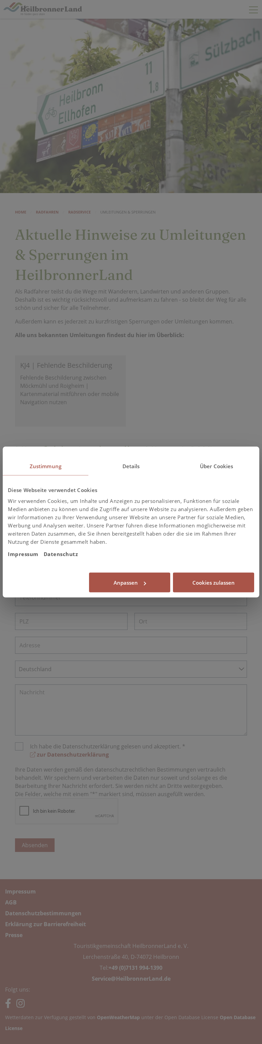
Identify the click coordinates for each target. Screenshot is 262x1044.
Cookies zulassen (213, 582)
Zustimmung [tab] (45, 466)
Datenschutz (61, 553)
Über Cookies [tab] (216, 466)
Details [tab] (131, 466)
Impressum (23, 553)
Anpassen (126, 582)
